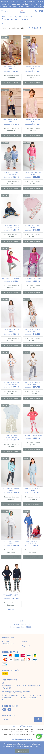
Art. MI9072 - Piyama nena (11, 542)
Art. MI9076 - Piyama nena (11, 330)
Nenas (10, 17)
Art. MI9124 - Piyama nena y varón (11, 383)
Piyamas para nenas (22, 17)
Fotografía (26, 646)
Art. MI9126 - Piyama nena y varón (32, 330)
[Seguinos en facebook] (9, 709)
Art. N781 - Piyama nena (11, 278)
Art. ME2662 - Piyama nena (33, 68)
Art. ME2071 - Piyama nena (11, 489)
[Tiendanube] (22, 727)
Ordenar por (6, 24)
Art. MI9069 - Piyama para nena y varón (11, 226)
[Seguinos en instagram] (4, 709)
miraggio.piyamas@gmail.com (17, 692)
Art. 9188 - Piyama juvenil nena (33, 542)
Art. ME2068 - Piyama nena (33, 173)
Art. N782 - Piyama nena (32, 278)
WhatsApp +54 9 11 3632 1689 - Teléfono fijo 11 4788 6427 (21, 687)
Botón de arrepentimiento (22, 739)
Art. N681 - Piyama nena (33, 435)
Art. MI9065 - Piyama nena (32, 489)
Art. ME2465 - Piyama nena (33, 120)
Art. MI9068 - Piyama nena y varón (11, 436)
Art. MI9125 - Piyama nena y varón (32, 383)
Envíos (24, 641)
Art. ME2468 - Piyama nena (11, 120)
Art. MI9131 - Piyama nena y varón (11, 173)
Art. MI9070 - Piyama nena (33, 226)
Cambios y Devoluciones (7, 642)
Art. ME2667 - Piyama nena (11, 68)
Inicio (4, 17)
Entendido (22, 751)
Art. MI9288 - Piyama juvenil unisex (11, 595)
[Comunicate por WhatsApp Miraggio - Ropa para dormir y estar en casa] (39, 736)
